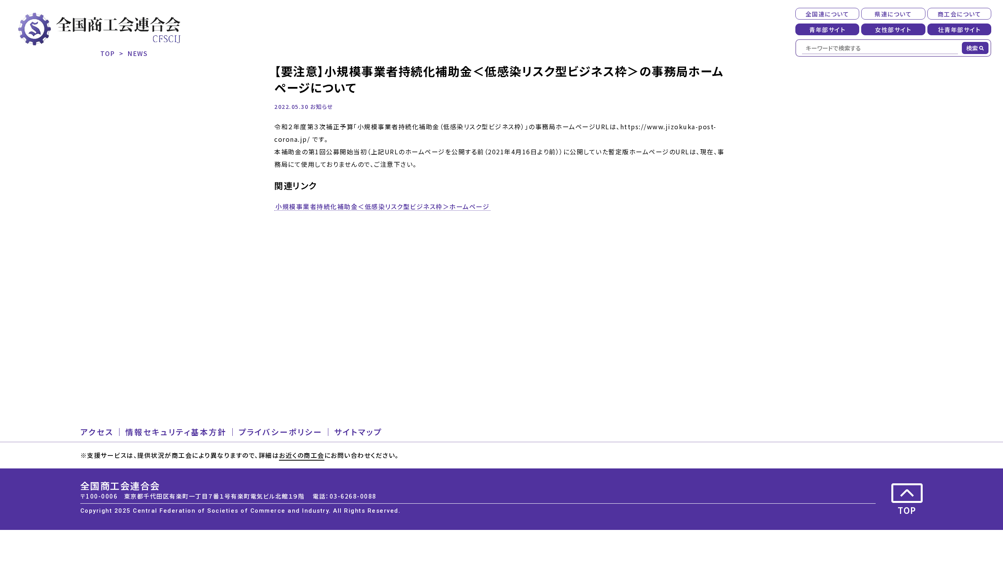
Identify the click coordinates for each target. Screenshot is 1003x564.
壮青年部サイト (959, 29)
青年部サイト (827, 29)
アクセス (97, 432)
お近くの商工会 (301, 455)
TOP (107, 53)
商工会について (959, 14)
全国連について (827, 14)
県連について (893, 14)
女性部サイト (893, 29)
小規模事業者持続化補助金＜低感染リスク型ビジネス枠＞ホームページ (382, 207)
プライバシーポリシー (280, 432)
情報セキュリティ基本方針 (176, 432)
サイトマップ (358, 432)
